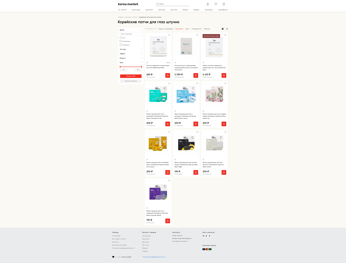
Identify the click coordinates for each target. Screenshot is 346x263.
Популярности (197, 29)
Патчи (135, 17)
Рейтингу (207, 29)
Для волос (149, 10)
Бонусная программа (119, 245)
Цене (187, 29)
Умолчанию (179, 29)
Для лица (162, 10)
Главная (120, 17)
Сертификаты (223, 10)
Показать (129, 76)
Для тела (174, 10)
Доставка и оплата (119, 239)
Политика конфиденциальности (123, 248)
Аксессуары (136, 10)
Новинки (196, 10)
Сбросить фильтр (131, 81)
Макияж (185, 10)
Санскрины (209, 10)
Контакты (115, 242)
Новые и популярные (166, 29)
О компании (116, 236)
